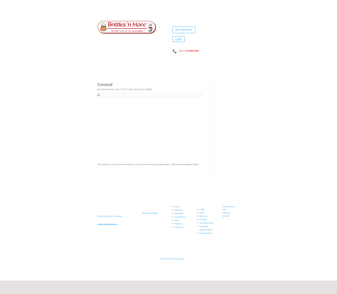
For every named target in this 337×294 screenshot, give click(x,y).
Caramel (203, 219)
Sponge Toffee (205, 233)
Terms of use (166, 258)
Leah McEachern (107, 89)
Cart (224, 209)
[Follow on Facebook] (174, 19)
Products (178, 223)
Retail (176, 220)
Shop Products (228, 206)
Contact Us (179, 227)
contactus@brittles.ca (107, 224)
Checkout (226, 213)
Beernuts (203, 216)
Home (176, 206)
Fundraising (179, 217)
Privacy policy (178, 258)
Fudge (202, 209)
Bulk (131, 89)
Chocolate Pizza (206, 223)
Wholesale (178, 213)
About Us (178, 210)
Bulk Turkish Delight (143, 89)
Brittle (202, 212)
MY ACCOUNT (183, 30)
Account (225, 216)
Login (178, 39)
